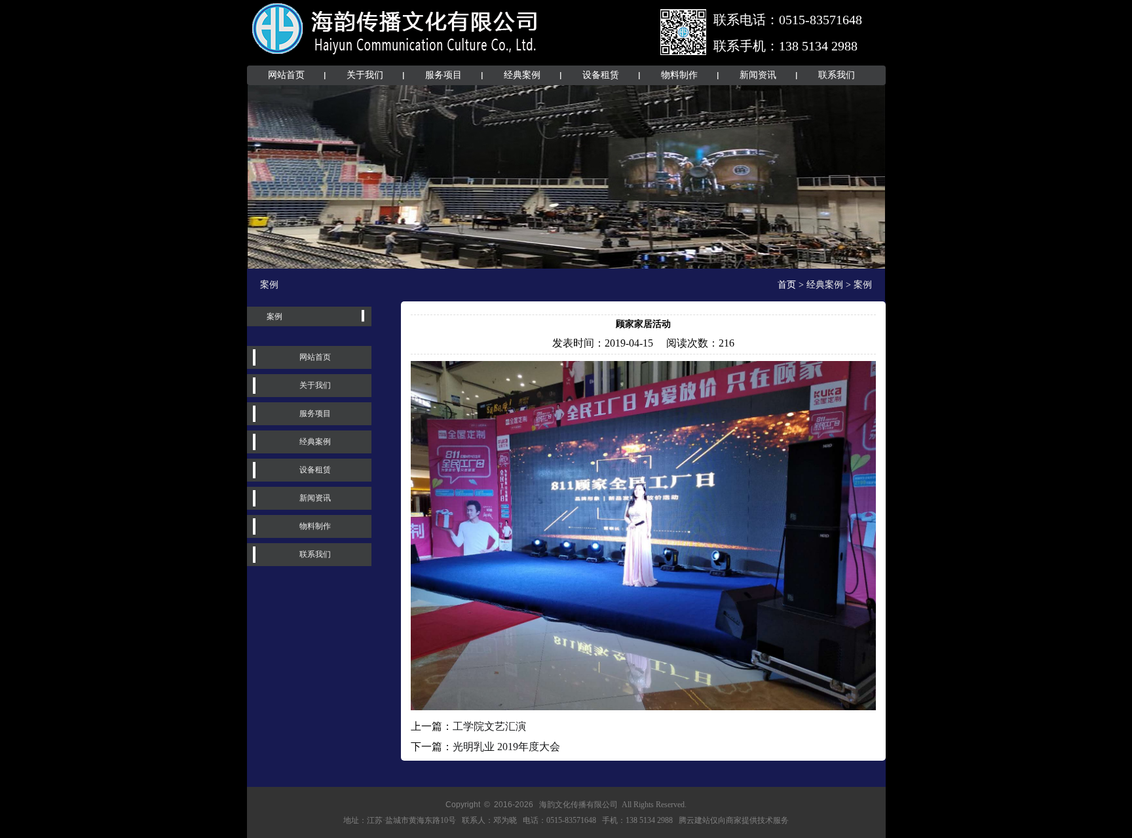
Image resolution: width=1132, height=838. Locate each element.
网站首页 (286, 75)
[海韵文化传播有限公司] (395, 57)
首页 (787, 285)
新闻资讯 (758, 75)
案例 (274, 316)
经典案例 (522, 75)
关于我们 (365, 75)
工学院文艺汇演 (489, 726)
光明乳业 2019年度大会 (506, 746)
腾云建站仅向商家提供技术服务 (734, 820)
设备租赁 (600, 75)
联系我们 (836, 75)
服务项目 (443, 75)
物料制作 (679, 75)
